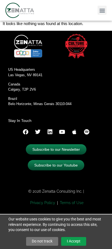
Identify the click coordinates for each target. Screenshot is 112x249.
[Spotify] (86, 132)
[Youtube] (62, 132)
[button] (102, 10)
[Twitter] (37, 132)
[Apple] (74, 132)
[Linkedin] (50, 132)
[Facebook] (25, 132)
